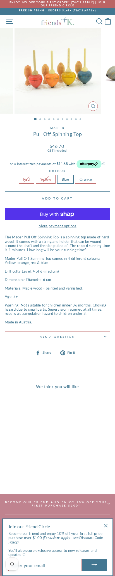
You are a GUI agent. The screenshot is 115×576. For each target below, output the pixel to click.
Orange (86, 179)
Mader (57, 127)
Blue (65, 179)
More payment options (57, 226)
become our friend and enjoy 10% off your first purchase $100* (56, 503)
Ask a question (57, 336)
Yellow (45, 179)
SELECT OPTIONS (25, 475)
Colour (57, 171)
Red (26, 179)
